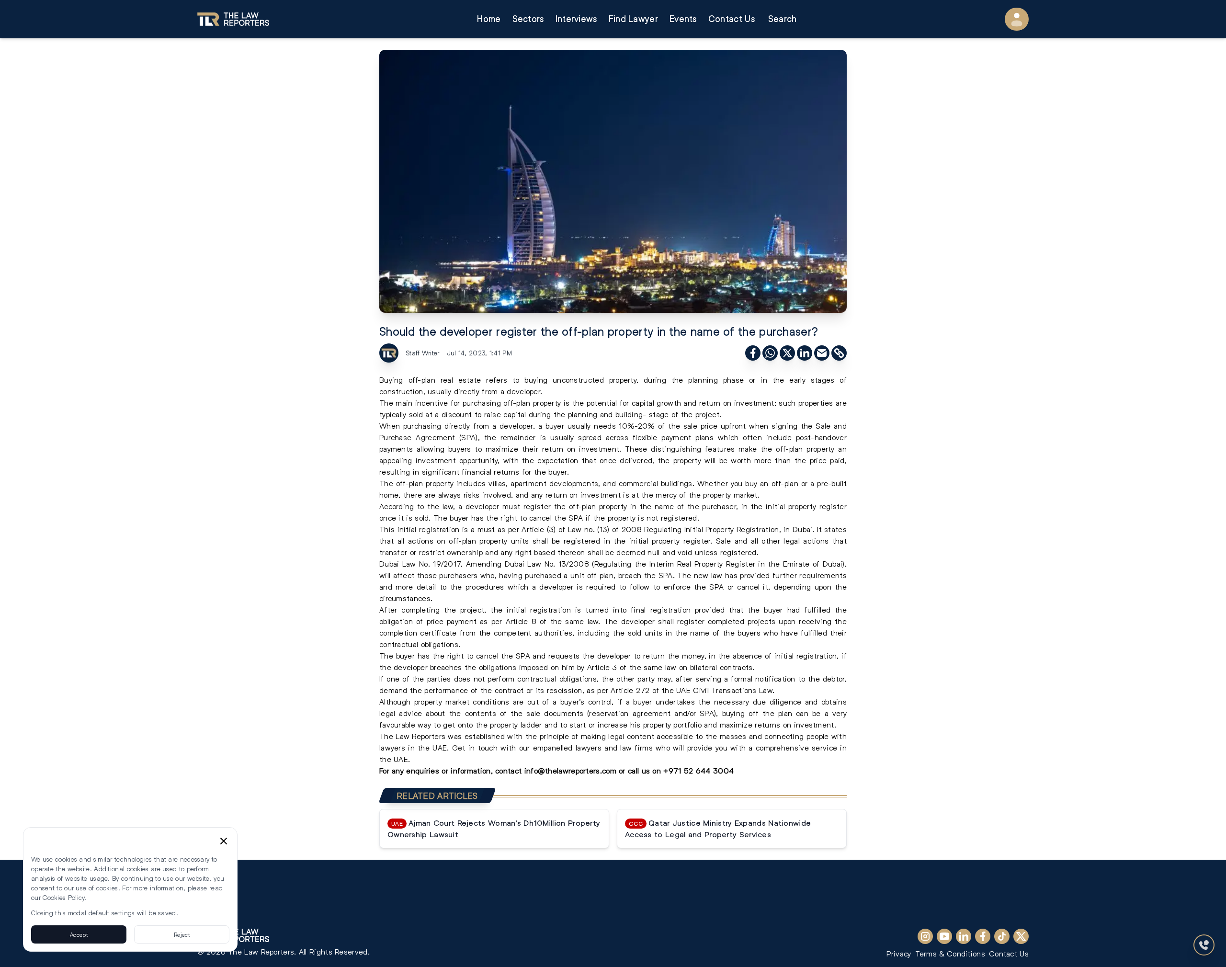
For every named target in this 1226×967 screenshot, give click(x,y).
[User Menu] (1017, 19)
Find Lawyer (633, 19)
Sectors (528, 19)
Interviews (576, 19)
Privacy (898, 953)
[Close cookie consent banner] (223, 841)
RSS (206, 907)
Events (683, 19)
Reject (182, 934)
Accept (79, 934)
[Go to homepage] (233, 19)
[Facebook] (982, 936)
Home (488, 19)
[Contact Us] (1204, 945)
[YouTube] (944, 936)
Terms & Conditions (950, 953)
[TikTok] (1002, 936)
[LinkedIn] (963, 936)
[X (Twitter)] (1021, 936)
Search (782, 19)
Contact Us (731, 19)
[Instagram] (925, 936)
